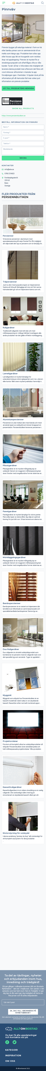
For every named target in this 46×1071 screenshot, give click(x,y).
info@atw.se (9, 169)
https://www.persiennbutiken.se (13, 116)
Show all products (23, 108)
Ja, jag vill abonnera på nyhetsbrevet (23, 1012)
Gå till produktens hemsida (18, 88)
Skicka (23, 158)
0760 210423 (9, 173)
